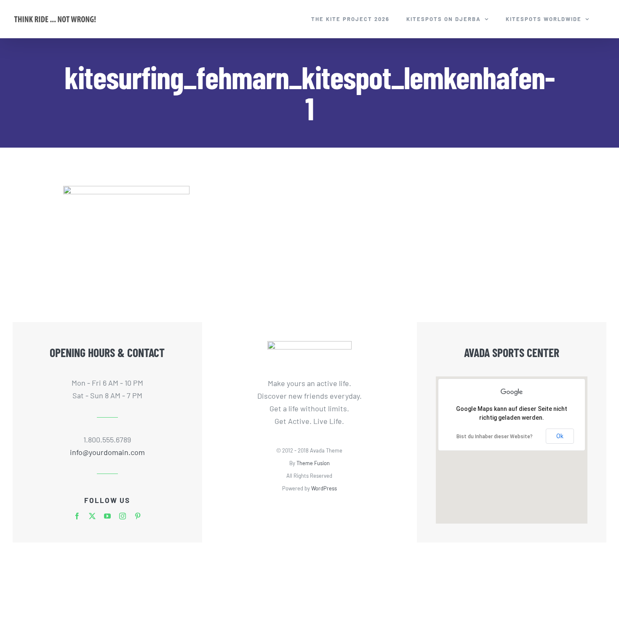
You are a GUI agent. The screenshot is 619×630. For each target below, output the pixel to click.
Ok (559, 436)
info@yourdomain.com (107, 452)
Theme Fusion (313, 463)
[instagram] (122, 516)
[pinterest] (137, 516)
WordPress (324, 488)
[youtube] (107, 516)
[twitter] (92, 516)
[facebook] (77, 516)
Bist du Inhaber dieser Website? (494, 436)
